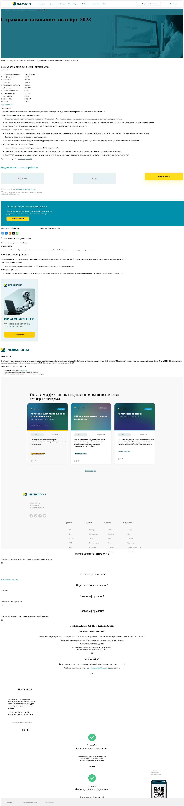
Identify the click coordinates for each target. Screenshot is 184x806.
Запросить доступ (18, 218)
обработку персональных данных (25, 189)
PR (70, 534)
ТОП (70, 543)
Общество (111, 547)
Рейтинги (61, 4)
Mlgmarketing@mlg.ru (98, 668)
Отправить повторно (22, 722)
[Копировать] (33, 158)
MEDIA (71, 538)
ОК (2, 563)
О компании (95, 4)
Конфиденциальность (10, 802)
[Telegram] (2, 233)
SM (70, 530)
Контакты (130, 530)
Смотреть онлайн (80, 454)
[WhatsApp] (17, 233)
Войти (175, 4)
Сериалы (111, 552)
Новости (130, 538)
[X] (13, 233)
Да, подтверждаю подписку (92, 631)
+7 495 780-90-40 (34, 503)
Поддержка (92, 547)
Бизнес (110, 538)
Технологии (131, 543)
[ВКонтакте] (6, 233)
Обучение (52, 4)
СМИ (109, 530)
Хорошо (92, 766)
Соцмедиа (111, 534)
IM (70, 547)
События (85, 4)
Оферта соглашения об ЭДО (30, 802)
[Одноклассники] (10, 233)
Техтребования (49, 802)
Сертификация (93, 534)
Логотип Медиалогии (134, 547)
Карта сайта (131, 552)
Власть (110, 543)
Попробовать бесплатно (149, 4)
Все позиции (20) (7, 104)
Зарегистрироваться (38, 454)
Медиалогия (22, 370)
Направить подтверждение (92, 644)
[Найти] (129, 3)
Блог (104, 4)
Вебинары (92, 530)
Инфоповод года (73, 4)
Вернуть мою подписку (9, 579)
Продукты (42, 4)
